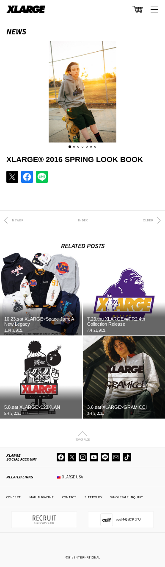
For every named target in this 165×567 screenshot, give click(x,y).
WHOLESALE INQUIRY (126, 497)
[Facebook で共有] (27, 177)
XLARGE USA (72, 477)
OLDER (148, 220)
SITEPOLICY (93, 497)
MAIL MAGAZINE (41, 497)
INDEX (83, 220)
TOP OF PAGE (83, 439)
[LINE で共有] (42, 177)
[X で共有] (12, 177)
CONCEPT (13, 497)
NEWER (17, 220)
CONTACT (69, 497)
